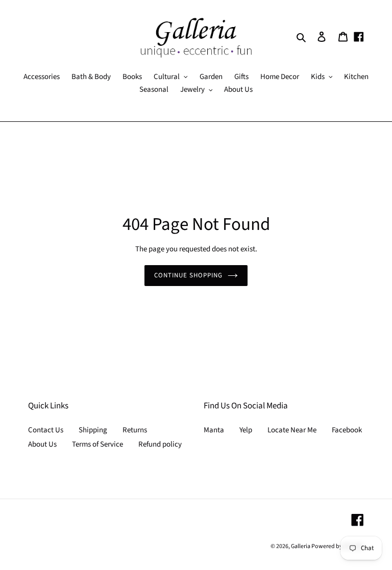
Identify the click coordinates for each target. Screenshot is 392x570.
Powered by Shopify (337, 546)
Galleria (301, 546)
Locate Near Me (291, 430)
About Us (42, 444)
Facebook (347, 430)
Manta (214, 430)
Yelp (245, 430)
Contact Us (45, 430)
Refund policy (160, 444)
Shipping (93, 430)
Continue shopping (188, 275)
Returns (134, 430)
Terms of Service (97, 444)
